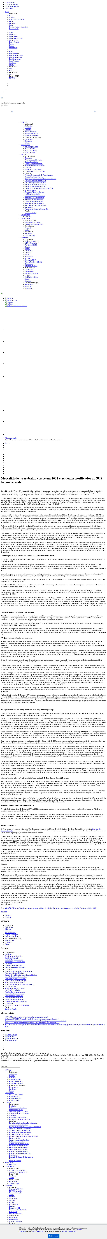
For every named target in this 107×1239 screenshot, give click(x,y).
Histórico (28, 128)
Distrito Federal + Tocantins (18, 27)
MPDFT (12, 78)
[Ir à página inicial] (53, 114)
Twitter (27, 230)
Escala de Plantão (30, 213)
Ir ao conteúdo (10, 2)
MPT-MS (24, 122)
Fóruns (27, 254)
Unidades (28, 130)
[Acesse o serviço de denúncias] (9, 298)
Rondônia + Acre (15, 59)
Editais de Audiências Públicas (35, 186)
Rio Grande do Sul (15, 57)
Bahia (11, 21)
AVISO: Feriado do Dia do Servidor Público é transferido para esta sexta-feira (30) (32, 1023)
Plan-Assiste (29, 264)
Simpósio (28, 281)
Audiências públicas (31, 277)
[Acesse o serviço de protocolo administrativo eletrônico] (9, 302)
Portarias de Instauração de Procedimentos (39, 175)
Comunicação (25, 218)
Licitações (28, 216)
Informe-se (24, 237)
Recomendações (30, 190)
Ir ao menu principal (11, 4)
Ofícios (27, 143)
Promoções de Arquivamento (34, 198)
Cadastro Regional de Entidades (35, 182)
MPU (7, 12)
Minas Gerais (13, 40)
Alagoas (12, 17)
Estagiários (28, 288)
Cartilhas (28, 252)
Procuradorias (25, 145)
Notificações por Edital (32, 194)
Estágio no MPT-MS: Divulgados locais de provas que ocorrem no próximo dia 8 (32, 1019)
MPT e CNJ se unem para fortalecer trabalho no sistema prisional (26, 1017)
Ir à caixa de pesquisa (12, 6)
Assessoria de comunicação (34, 224)
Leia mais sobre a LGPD (68, 1231)
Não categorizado (11, 438)
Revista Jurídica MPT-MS (33, 262)
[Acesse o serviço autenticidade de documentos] (10, 330)
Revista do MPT (30, 260)
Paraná (11, 46)
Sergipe (11, 65)
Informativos (29, 256)
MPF (11, 68)
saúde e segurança (32, 908)
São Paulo (12, 63)
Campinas (12, 23)
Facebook (28, 228)
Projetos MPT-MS (31, 245)
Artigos (27, 247)
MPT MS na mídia (31, 243)
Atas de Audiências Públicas (34, 177)
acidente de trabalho (45, 908)
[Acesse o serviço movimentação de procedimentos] (10, 319)
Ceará (11, 25)
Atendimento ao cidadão (33, 222)
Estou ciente (53, 1236)
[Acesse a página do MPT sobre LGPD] (10, 341)
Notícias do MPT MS (32, 241)
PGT (10, 15)
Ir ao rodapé (9, 8)
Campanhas (28, 250)
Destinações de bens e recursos (35, 171)
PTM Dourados (30, 148)
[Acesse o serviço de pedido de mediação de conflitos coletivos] (9, 304)
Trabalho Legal (30, 235)
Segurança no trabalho (71, 908)
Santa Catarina (14, 61)
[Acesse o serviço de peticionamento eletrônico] (11, 300)
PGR (11, 70)
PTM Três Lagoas (31, 150)
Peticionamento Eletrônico (33, 160)
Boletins (27, 249)
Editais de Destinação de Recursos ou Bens (39, 188)
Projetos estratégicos (31, 133)
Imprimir (4, 912)
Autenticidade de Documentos (35, 165)
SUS (94, 908)
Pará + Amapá (14, 42)
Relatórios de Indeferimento (34, 199)
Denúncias (28, 158)
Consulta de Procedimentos (34, 201)
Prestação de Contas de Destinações (36, 209)
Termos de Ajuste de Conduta (34, 192)
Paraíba (11, 44)
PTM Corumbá (30, 152)
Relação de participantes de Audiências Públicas (40, 179)
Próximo (8, 917)
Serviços (23, 154)
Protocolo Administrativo (33, 169)
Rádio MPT (29, 233)
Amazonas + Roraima (16, 19)
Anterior (8, 915)
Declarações (29, 269)
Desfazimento (29, 271)
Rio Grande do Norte (16, 55)
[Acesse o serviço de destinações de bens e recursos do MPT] (16, 306)
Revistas (27, 258)
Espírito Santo (13, 29)
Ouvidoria (28, 167)
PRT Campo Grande (31, 147)
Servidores (28, 141)
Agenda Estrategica (31, 273)
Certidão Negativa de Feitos (34, 164)
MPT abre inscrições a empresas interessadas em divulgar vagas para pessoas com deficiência (35, 1021)
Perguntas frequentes (31, 135)
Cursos (27, 279)
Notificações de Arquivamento (35, 196)
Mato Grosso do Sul (15, 38)
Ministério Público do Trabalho (15, 908)
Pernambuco (13, 48)
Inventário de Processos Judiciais (35, 205)
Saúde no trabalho (86, 908)
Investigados (29, 207)
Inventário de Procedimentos (34, 203)
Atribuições (28, 126)
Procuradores (29, 139)
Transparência (25, 215)
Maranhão (12, 34)
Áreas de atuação (30, 131)
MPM (11, 74)
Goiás (11, 32)
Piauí (11, 51)
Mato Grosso (13, 36)
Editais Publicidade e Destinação (35, 184)
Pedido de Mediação (31, 162)
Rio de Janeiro (14, 53)
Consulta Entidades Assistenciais (35, 181)
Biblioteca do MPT (31, 266)
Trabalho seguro (58, 908)
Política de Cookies (37, 1231)
